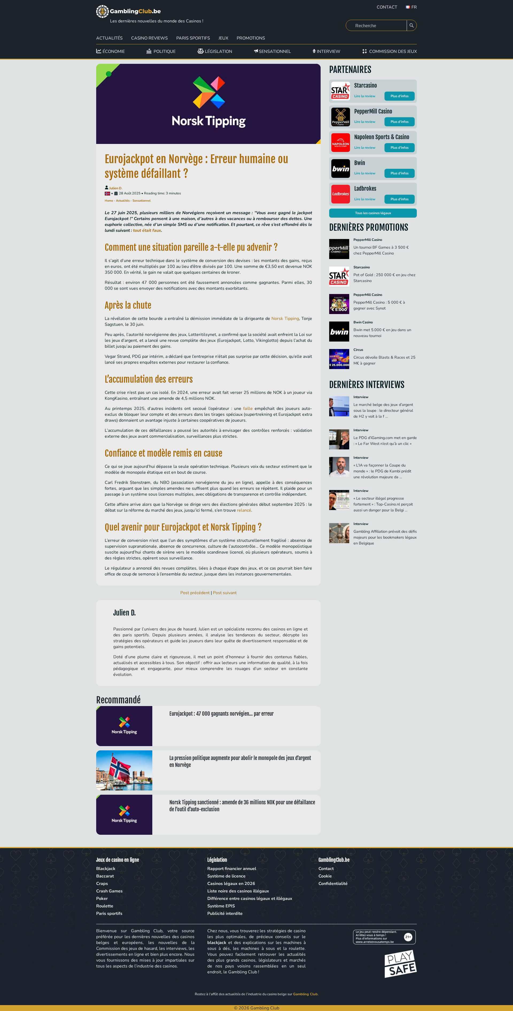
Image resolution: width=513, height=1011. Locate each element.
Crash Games (109, 891)
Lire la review (364, 96)
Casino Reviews (149, 38)
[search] (412, 25)
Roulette (104, 906)
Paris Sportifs (193, 38)
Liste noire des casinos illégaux (238, 891)
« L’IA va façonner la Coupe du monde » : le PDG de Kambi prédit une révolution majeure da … (382, 471)
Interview (360, 397)
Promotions (251, 38)
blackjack (216, 943)
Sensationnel (142, 201)
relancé (244, 510)
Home (109, 201)
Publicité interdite (225, 913)
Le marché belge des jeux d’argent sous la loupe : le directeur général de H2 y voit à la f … (383, 410)
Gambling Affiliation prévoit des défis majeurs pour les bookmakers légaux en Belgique (385, 537)
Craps (102, 884)
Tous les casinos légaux (373, 213)
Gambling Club (305, 994)
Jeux (223, 38)
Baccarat (105, 876)
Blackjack (105, 869)
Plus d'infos (400, 96)
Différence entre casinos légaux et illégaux (249, 899)
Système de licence (226, 876)
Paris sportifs (109, 913)
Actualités (109, 38)
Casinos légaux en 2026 (231, 884)
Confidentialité (333, 884)
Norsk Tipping (285, 319)
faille (248, 409)
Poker (102, 899)
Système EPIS (221, 906)
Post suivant (225, 593)
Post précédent (195, 593)
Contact (387, 7)
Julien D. (115, 188)
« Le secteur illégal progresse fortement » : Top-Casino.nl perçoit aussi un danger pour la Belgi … (383, 504)
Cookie (325, 876)
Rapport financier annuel (231, 869)
